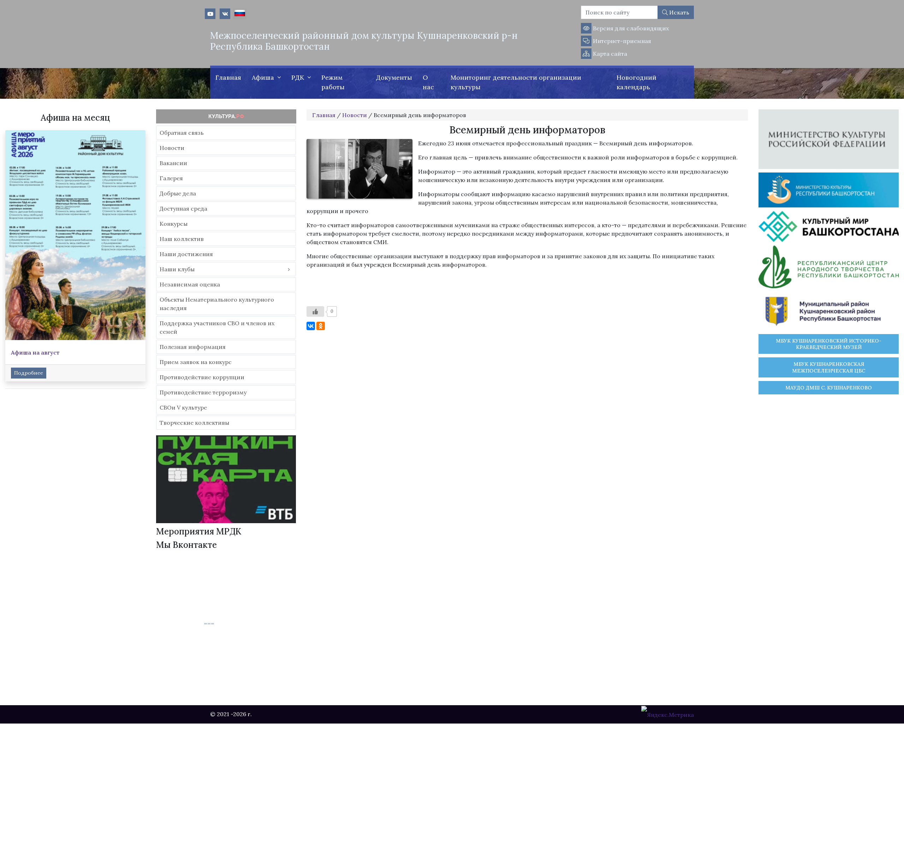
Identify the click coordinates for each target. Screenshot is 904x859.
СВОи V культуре (183, 407)
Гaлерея (171, 178)
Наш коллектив (182, 238)
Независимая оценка (190, 284)
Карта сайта (609, 53)
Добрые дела (178, 193)
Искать (678, 12)
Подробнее (28, 373)
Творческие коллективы (194, 422)
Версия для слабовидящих (630, 28)
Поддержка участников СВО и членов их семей (217, 327)
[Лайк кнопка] (315, 311)
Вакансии (173, 163)
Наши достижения (186, 254)
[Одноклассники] (320, 326)
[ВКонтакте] (311, 326)
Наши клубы (177, 269)
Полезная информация (193, 346)
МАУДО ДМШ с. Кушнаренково (828, 388)
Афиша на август (35, 352)
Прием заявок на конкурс (196, 361)
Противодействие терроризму (203, 392)
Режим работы (333, 82)
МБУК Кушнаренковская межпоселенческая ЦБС (828, 367)
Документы (394, 77)
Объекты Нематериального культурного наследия (217, 303)
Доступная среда (183, 208)
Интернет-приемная (621, 40)
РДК (297, 77)
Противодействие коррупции (202, 377)
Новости (172, 147)
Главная (228, 77)
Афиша (263, 77)
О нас (428, 82)
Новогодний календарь (636, 82)
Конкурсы (174, 223)
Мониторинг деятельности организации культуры (516, 82)
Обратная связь (182, 132)
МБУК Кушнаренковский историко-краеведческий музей (828, 344)
